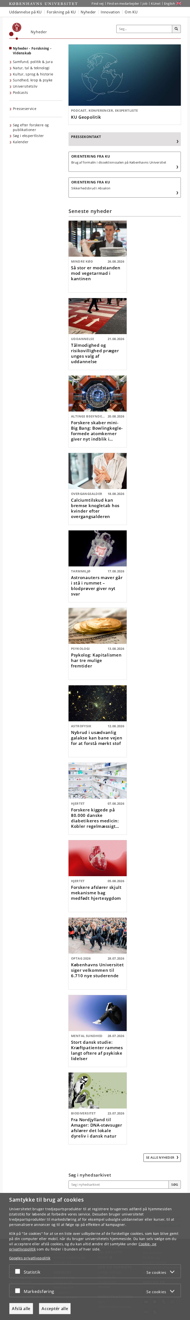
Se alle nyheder (160, 1157)
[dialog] (95, 1256)
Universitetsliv (25, 86)
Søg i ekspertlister (28, 135)
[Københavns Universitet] (15, 31)
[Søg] (176, 29)
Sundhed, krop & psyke (32, 80)
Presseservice (24, 108)
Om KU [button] (131, 11)
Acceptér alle (55, 1308)
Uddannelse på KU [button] (25, 11)
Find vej (97, 3)
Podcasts (20, 92)
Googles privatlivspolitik (29, 1258)
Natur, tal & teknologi (31, 68)
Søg (174, 1184)
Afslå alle (21, 1308)
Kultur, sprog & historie (33, 74)
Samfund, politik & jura (33, 61)
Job (144, 3)
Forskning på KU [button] (61, 11)
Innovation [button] (110, 11)
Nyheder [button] (88, 11)
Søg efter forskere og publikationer (31, 127)
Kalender (20, 141)
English (169, 3)
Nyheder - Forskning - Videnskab (32, 50)
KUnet (156, 3)
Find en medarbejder (123, 3)
